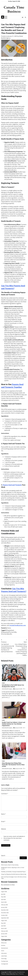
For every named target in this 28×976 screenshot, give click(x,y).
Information (4, 953)
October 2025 (4, 915)
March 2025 (4, 928)
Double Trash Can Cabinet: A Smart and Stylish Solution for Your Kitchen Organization (13, 723)
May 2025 (3, 923)
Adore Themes (19, 974)
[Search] (25, 17)
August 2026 (4, 891)
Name (3, 814)
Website (3, 829)
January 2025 (4, 933)
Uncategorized (4, 964)
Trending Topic (4, 961)
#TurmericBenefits (6, 634)
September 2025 (5, 918)
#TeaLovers (4, 942)
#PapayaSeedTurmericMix (8, 632)
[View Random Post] (22, 17)
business (3, 945)
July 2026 (3, 894)
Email (3, 821)
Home (9, 628)
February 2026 (4, 904)
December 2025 (4, 910)
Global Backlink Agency (7, 689)
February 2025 (4, 931)
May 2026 (3, 896)
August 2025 (4, 920)
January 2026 (4, 907)
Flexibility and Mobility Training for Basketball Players (13, 871)
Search (3, 855)
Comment (4, 793)
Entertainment (4, 948)
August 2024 (4, 936)
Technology (4, 958)
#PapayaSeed (10, 630)
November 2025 (5, 912)
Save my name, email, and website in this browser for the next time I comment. (14, 838)
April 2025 (3, 926)
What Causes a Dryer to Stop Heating (9, 865)
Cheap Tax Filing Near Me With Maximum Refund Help (13, 874)
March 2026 (4, 902)
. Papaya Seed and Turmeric (12, 485)
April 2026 (3, 899)
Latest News (4, 956)
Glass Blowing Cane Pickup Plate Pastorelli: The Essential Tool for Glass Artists (13, 764)
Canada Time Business (14, 9)
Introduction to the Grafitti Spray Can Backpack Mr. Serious (13, 685)
